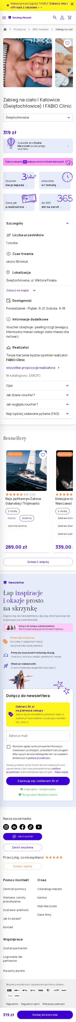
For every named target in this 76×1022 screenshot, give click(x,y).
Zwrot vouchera (22, 847)
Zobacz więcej (38, 562)
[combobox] (34, 117)
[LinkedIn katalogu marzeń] (14, 827)
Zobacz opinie (22, 866)
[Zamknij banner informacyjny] (72, 4)
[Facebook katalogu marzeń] (22, 827)
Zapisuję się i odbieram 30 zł (37, 781)
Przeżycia (20, 29)
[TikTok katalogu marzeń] (31, 827)
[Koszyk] (69, 17)
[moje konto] (62, 17)
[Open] (69, 117)
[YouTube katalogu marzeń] (39, 827)
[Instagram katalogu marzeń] (6, 827)
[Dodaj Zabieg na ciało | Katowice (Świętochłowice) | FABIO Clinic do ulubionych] (67, 43)
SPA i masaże (41, 29)
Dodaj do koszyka (45, 1015)
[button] (54, 17)
